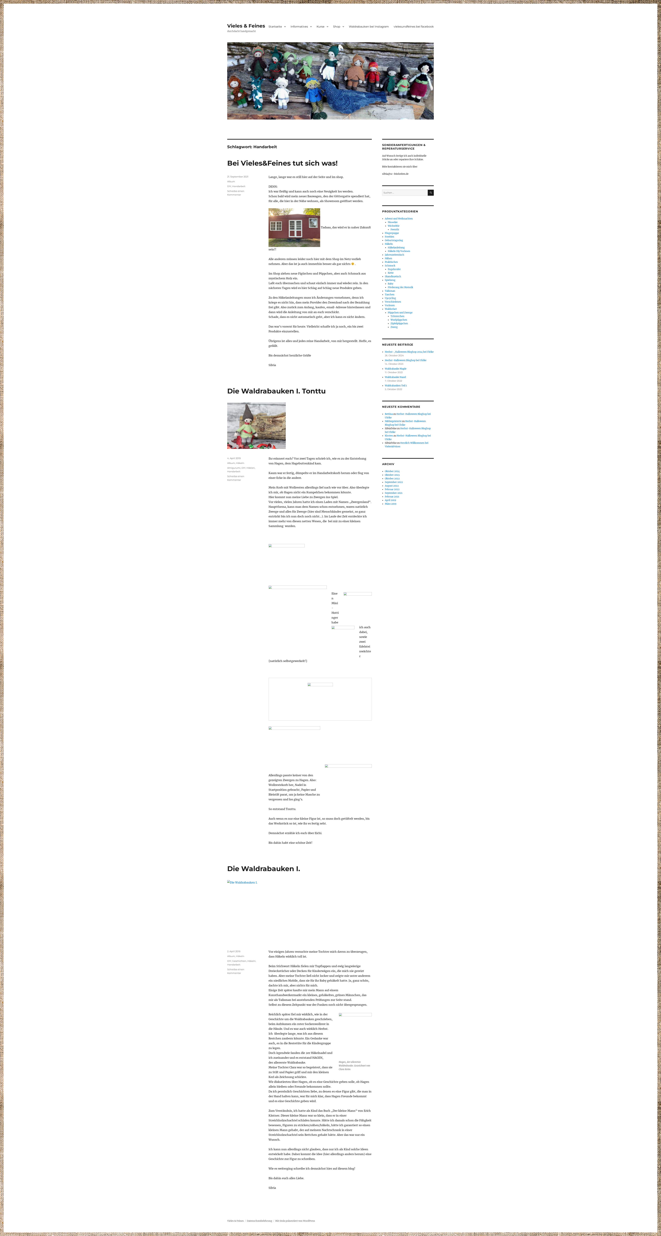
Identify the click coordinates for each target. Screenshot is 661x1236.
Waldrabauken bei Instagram (369, 26)
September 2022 (394, 482)
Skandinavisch (393, 276)
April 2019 (390, 500)
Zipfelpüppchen (399, 323)
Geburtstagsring (394, 240)
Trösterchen (397, 316)
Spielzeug (390, 280)
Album (231, 181)
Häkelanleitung (396, 247)
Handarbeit (238, 186)
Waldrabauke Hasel (395, 377)
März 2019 (390, 503)
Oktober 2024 (392, 471)
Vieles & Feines (246, 26)
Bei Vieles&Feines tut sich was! (282, 163)
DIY (229, 186)
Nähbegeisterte (393, 421)
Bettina (389, 414)
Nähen (388, 258)
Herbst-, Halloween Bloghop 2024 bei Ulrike (409, 351)
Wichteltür (394, 225)
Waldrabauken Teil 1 (396, 385)
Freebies (389, 236)
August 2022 (392, 485)
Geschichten (239, 961)
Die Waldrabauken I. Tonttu (276, 391)
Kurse (320, 26)
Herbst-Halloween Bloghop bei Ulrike (405, 360)
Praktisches (391, 262)
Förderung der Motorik (400, 287)
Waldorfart (391, 309)
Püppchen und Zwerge (400, 312)
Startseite (275, 26)
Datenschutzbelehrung (259, 1220)
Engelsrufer (394, 269)
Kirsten (389, 435)
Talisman (390, 291)
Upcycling (390, 298)
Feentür (395, 229)
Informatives (299, 26)
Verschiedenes (393, 301)
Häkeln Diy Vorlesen (399, 251)
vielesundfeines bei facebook (414, 26)
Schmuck (390, 265)
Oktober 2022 (392, 478)
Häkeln (240, 463)
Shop (336, 26)
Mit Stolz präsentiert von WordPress (295, 1220)
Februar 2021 (392, 496)
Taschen (389, 294)
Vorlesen (390, 305)
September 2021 (393, 493)
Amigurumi (233, 467)
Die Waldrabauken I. (263, 868)
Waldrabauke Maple (395, 368)
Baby (390, 283)
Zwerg (394, 327)
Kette (391, 272)
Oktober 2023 (392, 475)
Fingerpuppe (392, 233)
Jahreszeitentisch (394, 254)
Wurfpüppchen (399, 319)
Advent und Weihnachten (399, 218)
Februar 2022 (392, 489)
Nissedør (393, 222)
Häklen (250, 467)
